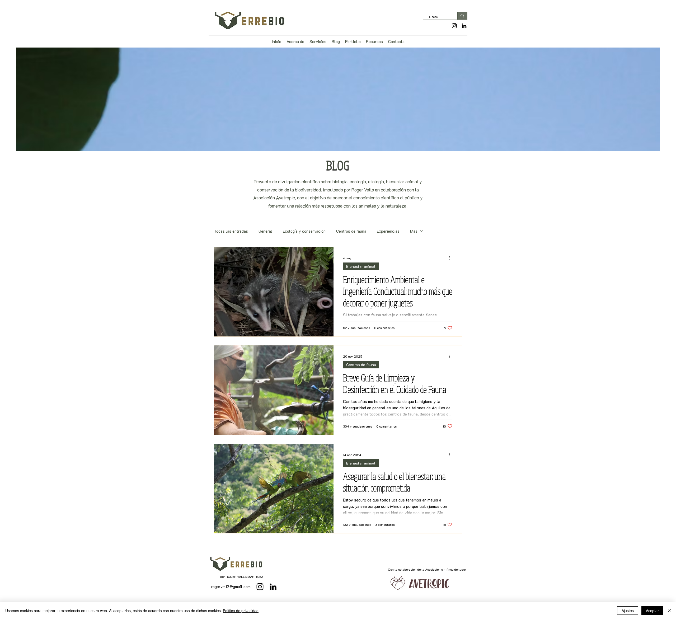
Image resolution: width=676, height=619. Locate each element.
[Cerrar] (669, 610)
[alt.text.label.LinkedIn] (464, 25)
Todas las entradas (231, 231)
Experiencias (388, 231)
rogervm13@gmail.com (231, 586)
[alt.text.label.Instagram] (454, 25)
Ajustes (628, 610)
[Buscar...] (462, 16)
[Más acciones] (451, 258)
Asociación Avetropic (274, 197)
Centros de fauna (351, 231)
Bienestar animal (360, 266)
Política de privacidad (241, 610)
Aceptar (652, 610)
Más (413, 231)
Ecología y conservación (304, 231)
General (265, 231)
